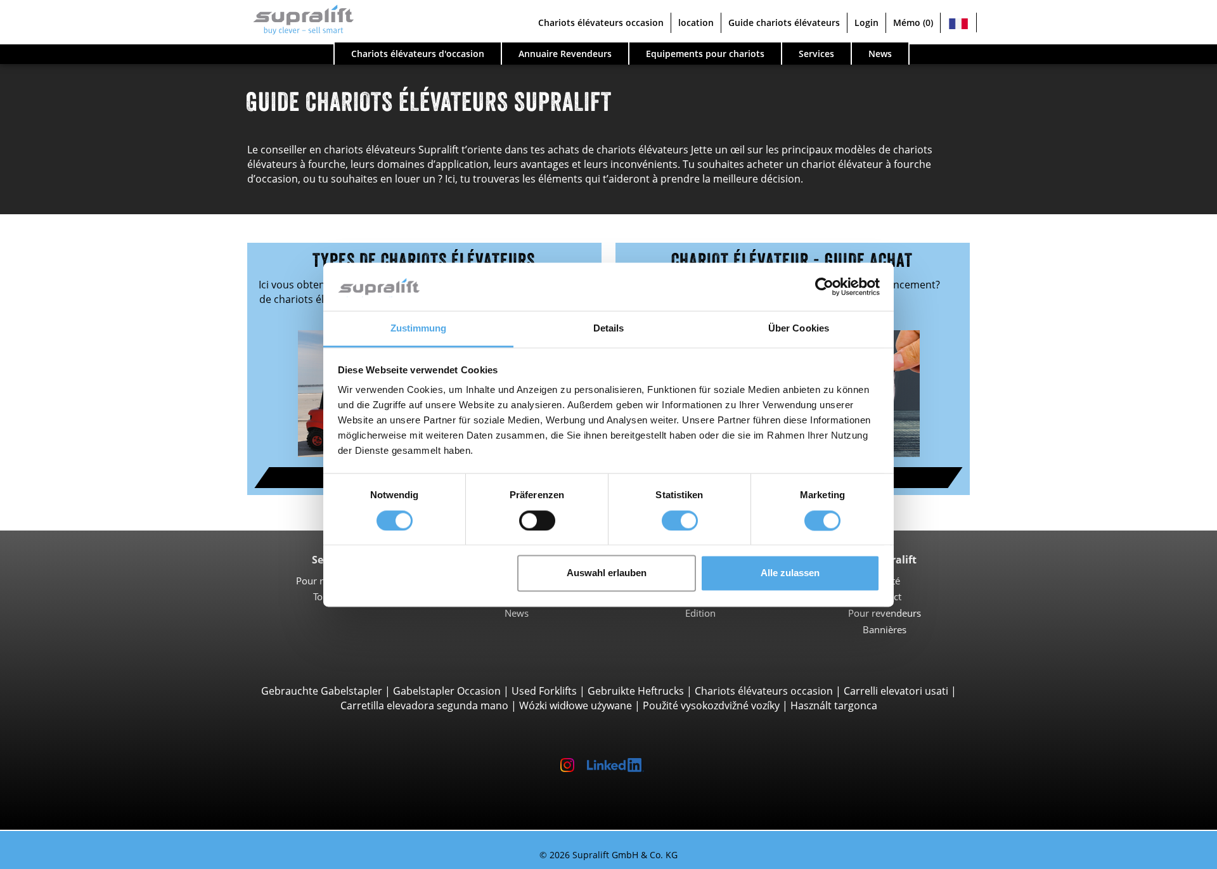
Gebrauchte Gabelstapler (321, 691)
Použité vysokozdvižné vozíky (711, 705)
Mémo (913, 22)
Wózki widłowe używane (575, 705)
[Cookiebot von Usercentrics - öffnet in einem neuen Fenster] (824, 286)
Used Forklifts (544, 691)
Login (866, 22)
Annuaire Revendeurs (565, 54)
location (696, 22)
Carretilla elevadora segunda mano (424, 705)
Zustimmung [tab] (418, 328)
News (517, 613)
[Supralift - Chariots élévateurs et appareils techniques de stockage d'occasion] (297, 22)
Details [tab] (608, 328)
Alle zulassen (790, 573)
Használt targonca (833, 705)
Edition (700, 613)
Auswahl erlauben (607, 573)
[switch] (537, 520)
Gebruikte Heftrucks (636, 691)
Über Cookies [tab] (798, 328)
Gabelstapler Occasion (447, 691)
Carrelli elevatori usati (896, 691)
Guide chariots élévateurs (784, 22)
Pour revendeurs (884, 613)
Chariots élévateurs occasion (764, 691)
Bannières (884, 629)
